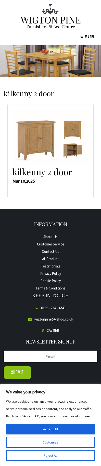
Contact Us (50, 251)
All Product (50, 258)
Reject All (50, 455)
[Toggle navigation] (86, 35)
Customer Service (50, 244)
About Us (50, 236)
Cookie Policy (50, 280)
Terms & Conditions (50, 288)
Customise (50, 442)
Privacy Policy (50, 273)
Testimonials (50, 266)
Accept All (50, 429)
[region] (50, 425)
